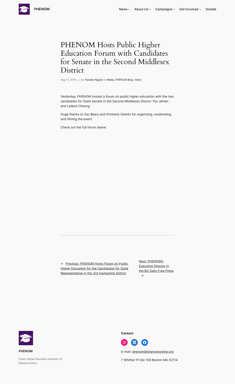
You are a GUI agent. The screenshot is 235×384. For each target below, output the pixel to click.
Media (110, 79)
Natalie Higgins (94, 79)
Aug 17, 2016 (68, 79)
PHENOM (42, 9)
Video (137, 79)
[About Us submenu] (150, 9)
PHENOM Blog (124, 79)
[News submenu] (129, 9)
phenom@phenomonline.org (152, 352)
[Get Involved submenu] (200, 9)
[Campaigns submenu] (174, 9)
